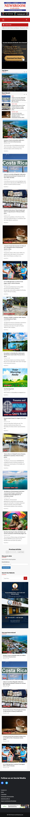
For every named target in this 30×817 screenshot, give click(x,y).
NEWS (4, 80)
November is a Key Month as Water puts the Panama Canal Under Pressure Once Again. (14, 354)
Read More (6, 151)
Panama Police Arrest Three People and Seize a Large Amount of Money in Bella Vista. (18, 107)
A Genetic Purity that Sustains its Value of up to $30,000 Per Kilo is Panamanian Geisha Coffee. (18, 115)
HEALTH (12, 313)
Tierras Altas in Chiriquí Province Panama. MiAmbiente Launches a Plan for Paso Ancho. (15, 455)
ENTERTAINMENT (7, 385)
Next (23, 552)
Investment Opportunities (7, 796)
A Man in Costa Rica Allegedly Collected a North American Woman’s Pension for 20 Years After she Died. (14, 85)
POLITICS (14, 414)
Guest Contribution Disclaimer (8, 801)
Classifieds (3, 794)
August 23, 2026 (6, 89)
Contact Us (4, 790)
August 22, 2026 (7, 390)
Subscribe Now (6, 567)
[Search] (27, 19)
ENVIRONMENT (7, 313)
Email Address (6, 562)
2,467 (19, 552)
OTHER (5, 278)
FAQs (2, 792)
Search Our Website (8, 573)
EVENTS (5, 206)
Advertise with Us (5, 798)
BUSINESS (13, 111)
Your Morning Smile (9, 389)
